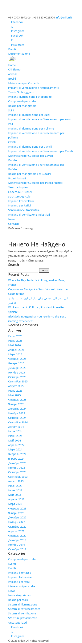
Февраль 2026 (17, 359)
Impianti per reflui (19, 582)
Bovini (12, 78)
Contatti (13, 224)
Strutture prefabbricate (22, 618)
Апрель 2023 (16, 499)
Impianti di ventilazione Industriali (29, 214)
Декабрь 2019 (17, 540)
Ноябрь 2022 (16, 522)
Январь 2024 (16, 458)
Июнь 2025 (15, 390)
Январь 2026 (16, 363)
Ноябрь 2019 (16, 544)
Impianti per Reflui (19, 205)
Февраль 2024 (17, 454)
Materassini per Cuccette (23, 83)
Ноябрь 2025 (16, 372)
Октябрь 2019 (17, 549)
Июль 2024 (15, 431)
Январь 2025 (16, 404)
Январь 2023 (16, 513)
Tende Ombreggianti (21, 92)
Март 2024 (15, 449)
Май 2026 (14, 345)
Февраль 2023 (17, 508)
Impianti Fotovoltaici (21, 201)
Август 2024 (16, 427)
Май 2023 (14, 495)
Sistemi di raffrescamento (24, 609)
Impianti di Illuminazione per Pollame (31, 128)
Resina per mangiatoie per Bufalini (29, 174)
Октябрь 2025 (17, 377)
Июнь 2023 (15, 490)
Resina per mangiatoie (22, 106)
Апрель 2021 (16, 531)
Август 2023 (16, 481)
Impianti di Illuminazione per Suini (29, 115)
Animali (12, 74)
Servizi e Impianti (18, 187)
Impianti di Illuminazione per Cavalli (30, 146)
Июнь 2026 (15, 340)
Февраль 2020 (17, 535)
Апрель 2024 (16, 445)
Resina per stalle (18, 600)
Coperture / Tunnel (20, 192)
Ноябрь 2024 (16, 413)
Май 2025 (14, 395)
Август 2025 (16, 386)
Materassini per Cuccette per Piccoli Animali (35, 183)
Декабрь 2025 (17, 368)
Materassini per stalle (21, 586)
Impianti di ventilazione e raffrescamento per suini (39, 119)
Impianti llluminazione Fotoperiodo (30, 96)
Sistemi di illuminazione (22, 604)
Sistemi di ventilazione (22, 613)
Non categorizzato (20, 595)
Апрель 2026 (16, 350)
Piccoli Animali (17, 178)
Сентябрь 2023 (18, 476)
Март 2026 (15, 354)
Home (12, 65)
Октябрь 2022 (17, 526)
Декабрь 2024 (17, 408)
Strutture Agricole (19, 196)
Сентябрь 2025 (18, 381)
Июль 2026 (15, 336)
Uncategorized (17, 622)
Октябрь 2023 (17, 472)
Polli (10, 124)
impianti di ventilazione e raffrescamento (33, 88)
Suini (11, 110)
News (11, 219)
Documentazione (19, 53)
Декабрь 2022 (17, 517)
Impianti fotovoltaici (20, 577)
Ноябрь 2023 (16, 467)
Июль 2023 (15, 486)
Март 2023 (15, 504)
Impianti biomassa (19, 572)
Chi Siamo (14, 69)
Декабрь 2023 (17, 463)
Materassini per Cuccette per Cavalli (30, 156)
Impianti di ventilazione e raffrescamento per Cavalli (40, 151)
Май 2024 (14, 440)
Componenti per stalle (22, 101)
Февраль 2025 (17, 399)
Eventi (12, 49)
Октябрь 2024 (17, 418)
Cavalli (12, 142)
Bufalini (12, 160)
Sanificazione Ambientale (24, 210)
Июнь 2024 (15, 436)
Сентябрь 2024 (18, 422)
